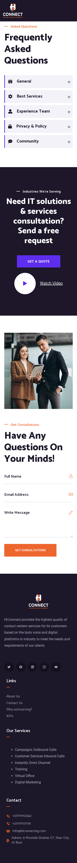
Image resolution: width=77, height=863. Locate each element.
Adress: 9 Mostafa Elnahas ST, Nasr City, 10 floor (40, 840)
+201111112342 (21, 816)
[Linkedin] (32, 667)
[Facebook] (21, 667)
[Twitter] (9, 667)
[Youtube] (56, 667)
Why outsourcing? (19, 709)
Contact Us (14, 703)
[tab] (38, 81)
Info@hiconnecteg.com (29, 831)
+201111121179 (21, 823)
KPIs (9, 716)
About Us (13, 696)
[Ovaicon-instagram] (44, 667)
